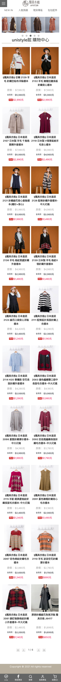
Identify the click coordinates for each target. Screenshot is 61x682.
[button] (23, 35)
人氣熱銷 (23, 10)
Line (6, 680)
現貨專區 (38, 10)
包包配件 (52, 10)
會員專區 (42, 680)
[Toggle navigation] (3, 3)
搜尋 (30, 680)
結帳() (55, 680)
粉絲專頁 (18, 680)
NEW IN (8, 10)
